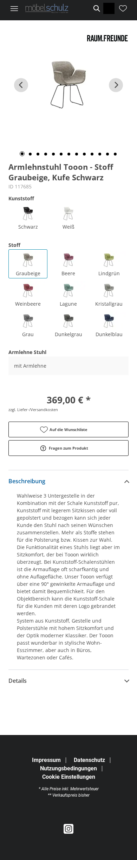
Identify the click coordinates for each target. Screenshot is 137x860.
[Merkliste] (123, 8)
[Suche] (96, 8)
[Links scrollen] (21, 85)
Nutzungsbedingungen (68, 768)
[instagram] (68, 829)
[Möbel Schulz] (46, 8)
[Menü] (14, 8)
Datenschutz (89, 760)
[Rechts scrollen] (116, 85)
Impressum (46, 760)
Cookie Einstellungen (68, 777)
